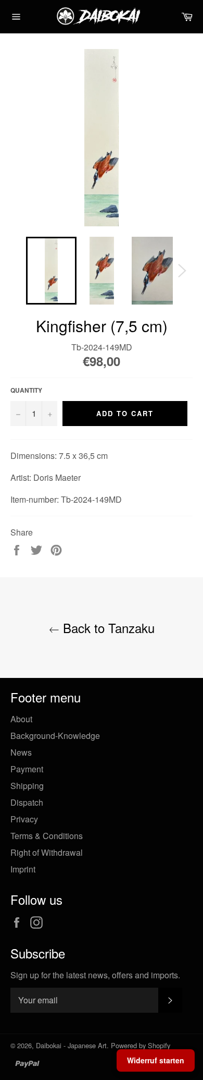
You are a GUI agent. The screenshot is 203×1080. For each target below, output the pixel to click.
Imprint (22, 869)
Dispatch (26, 802)
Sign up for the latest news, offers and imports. (95, 975)
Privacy (24, 819)
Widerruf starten (155, 1060)
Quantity (26, 390)
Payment (26, 769)
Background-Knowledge (55, 736)
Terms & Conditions (46, 836)
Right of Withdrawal (46, 852)
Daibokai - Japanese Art (71, 1045)
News (21, 752)
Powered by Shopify (140, 1045)
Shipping (27, 786)
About (21, 719)
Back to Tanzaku (107, 627)
